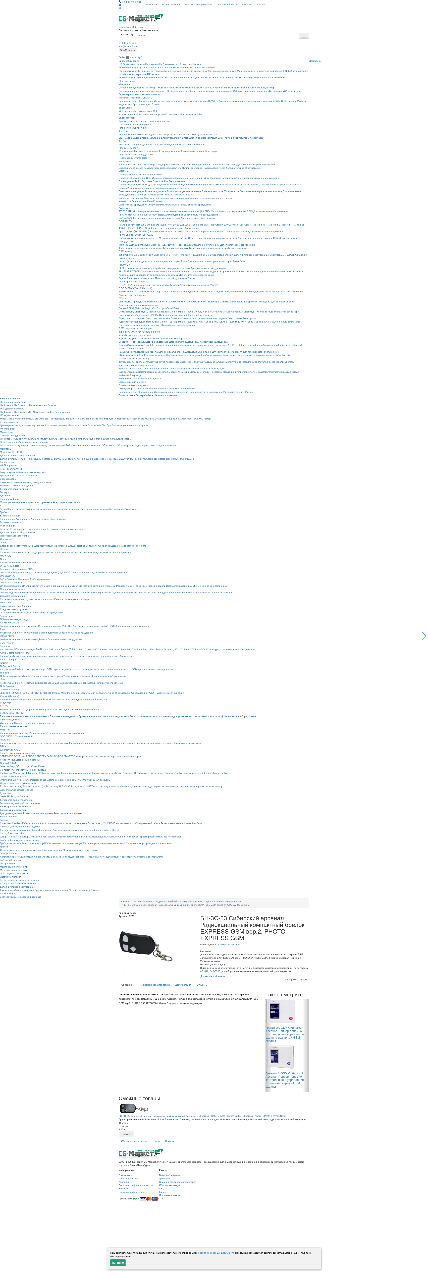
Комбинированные (174, 181)
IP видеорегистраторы (131, 67)
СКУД (162, 1188)
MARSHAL (124, 171)
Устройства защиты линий (133, 127)
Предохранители (232, 371)
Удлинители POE (224, 87)
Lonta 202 (178, 224)
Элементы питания (184, 388)
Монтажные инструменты (148, 378)
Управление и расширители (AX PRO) (232, 211)
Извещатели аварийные (140, 187)
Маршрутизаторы (266, 87)
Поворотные (231, 77)
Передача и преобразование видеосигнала (142, 90)
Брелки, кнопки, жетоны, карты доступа (151, 291)
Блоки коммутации (150, 137)
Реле (150, 201)
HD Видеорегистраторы (132, 64)
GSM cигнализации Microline (144, 244)
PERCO (184, 301)
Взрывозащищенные (260, 77)
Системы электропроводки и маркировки (148, 843)
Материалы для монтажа (132, 381)
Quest (169, 308)
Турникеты (124, 331)
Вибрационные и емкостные (211, 184)
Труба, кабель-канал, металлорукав (138, 361)
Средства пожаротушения (133, 204)
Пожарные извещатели (131, 191)
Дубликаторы (295, 321)
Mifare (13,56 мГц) (188, 321)
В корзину (126, 1133)
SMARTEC (223, 301)
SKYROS (212, 301)
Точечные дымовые (155, 191)
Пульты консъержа (192, 167)
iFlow (121, 248)
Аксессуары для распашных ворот (276, 301)
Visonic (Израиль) (128, 261)
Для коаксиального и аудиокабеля (178, 351)
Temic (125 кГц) (255, 321)
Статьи (156, 1141)
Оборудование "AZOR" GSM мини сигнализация (157, 692)
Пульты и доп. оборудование (171, 278)
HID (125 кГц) (206, 321)
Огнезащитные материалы (133, 385)
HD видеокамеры (128, 70)
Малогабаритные (214, 77)
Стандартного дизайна (167, 418)
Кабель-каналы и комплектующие (222, 361)
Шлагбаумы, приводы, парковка (136, 301)
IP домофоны (126, 151)
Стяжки (131, 368)
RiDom (122, 298)
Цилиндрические (146, 77)
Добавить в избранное (212, 976)
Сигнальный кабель (138, 345)
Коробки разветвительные (153, 836)
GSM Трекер (125, 251)
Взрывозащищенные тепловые (184, 191)
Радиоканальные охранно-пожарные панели (167, 271)
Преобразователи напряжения (206, 391)
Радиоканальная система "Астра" (199, 284)
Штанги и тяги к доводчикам (184, 341)
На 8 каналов (166, 64)
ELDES (122, 268)
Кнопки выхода (265, 311)
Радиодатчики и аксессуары (176, 244)
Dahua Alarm (126, 218)
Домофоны (315, 60)
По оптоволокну (205, 90)
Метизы (194, 368)
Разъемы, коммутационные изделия (139, 351)
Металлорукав (249, 361)
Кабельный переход (130, 375)
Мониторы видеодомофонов (195, 164)
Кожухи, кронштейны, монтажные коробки (142, 114)
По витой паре (223, 90)
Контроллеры (242, 137)
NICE (164, 301)
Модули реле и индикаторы (214, 291)
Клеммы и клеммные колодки (194, 371)
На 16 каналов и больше (188, 64)
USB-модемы (275, 90)
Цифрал (123, 167)
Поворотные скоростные (268, 70)
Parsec (177, 308)
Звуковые (147, 181)
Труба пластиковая (169, 361)
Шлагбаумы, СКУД (10, 749)
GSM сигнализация (169, 1185)
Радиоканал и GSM (166, 901)
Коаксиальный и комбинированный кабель (264, 345)
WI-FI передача (127, 111)
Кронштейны (172, 114)
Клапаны (158, 201)
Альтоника (124, 224)
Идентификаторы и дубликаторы (136, 321)
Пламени (189, 194)
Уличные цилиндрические (222, 70)
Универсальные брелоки (243, 301)
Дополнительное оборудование (136, 100)
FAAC (204, 301)
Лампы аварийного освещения (171, 391)
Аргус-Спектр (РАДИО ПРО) (134, 231)
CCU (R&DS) (125, 221)
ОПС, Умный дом (9, 565)
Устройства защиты (233, 391)
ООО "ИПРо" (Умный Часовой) (135, 288)
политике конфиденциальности (216, 1252)
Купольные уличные (193, 77)
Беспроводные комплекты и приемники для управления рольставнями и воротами (175, 716)
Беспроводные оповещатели (205, 248)
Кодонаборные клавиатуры (241, 311)
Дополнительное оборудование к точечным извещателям (169, 592)
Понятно (118, 1262)
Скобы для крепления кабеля (152, 368)
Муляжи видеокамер (154, 458)
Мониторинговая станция (219, 254)
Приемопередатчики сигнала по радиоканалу (247, 271)
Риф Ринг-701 (259, 224)
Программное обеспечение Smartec (138, 314)
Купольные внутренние (151, 70)
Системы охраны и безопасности (138, 30)
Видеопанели (146, 144)
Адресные (262, 191)
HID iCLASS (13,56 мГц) (227, 321)
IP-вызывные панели (192, 151)
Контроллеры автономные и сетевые (139, 304)
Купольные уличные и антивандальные (185, 70)
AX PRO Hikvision (128, 211)
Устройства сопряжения (177, 134)
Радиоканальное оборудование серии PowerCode (217, 261)
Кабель (123, 345)
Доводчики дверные (157, 341)
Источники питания (10, 876)
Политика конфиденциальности (136, 1185)
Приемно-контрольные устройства (284, 291)
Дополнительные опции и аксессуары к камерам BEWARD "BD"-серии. (257, 100)
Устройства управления (235, 248)
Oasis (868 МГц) (162, 254)
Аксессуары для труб (191, 361)
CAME (157, 301)
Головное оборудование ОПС (135, 177)
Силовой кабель (136, 348)
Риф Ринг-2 (274, 224)
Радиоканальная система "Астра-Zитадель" (157, 284)
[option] (157, 946)
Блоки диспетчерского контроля (199, 137)
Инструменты (126, 378)
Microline (123, 244)
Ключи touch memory (275, 321)
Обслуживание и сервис (134, 1141)
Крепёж (123, 368)
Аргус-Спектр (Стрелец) (132, 234)
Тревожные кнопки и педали (150, 585)
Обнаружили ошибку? (297, 979)
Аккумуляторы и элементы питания (138, 388)
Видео (136, 137)
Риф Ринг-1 (287, 224)
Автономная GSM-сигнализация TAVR (151, 224)
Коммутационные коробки (267, 355)
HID (205, 311)
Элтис (122, 164)
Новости (169, 1141)
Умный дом (125, 201)
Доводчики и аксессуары (132, 341)
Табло (138, 181)
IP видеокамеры (127, 77)
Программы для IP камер (146, 104)
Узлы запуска (171, 204)
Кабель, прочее (8, 816)
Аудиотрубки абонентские (261, 164)
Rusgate (145, 331)
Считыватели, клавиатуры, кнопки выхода (142, 311)
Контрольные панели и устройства (146, 268)
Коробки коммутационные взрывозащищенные (226, 355)
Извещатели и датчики (170, 214)
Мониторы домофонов (150, 134)
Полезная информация (131, 1191)
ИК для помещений (155, 184)
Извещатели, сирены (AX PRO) (193, 211)
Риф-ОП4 (144, 228)
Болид (198, 177)
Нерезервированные (165, 395)
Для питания (204, 351)
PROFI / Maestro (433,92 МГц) (188, 254)
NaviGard (124, 291)
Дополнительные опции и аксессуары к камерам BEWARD (186, 100)
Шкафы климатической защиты (183, 355)
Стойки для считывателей (173, 314)
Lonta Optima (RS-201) (196, 224)
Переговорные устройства (133, 157)
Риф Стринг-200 (219, 224)
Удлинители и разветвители (257, 371)
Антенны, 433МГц (173, 649)
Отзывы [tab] (202, 984)
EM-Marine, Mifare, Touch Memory (183, 311)
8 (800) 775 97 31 (131, 2)
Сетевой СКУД (126, 308)
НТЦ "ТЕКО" (125, 284)
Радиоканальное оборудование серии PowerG (164, 261)
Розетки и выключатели (286, 371)
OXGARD (136, 331)
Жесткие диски (127, 80)
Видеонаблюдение (129, 60)
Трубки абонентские (214, 167)
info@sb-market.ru (128, 46)
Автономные (275, 191)
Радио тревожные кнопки (132, 281)
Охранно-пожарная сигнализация (177, 1181)
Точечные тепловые (213, 191)
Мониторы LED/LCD (141, 97)
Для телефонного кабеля (257, 351)
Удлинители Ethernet (245, 87)
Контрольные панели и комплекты (157, 211)
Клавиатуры (125, 294)
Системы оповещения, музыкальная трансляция (171, 197)
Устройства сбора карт (286, 311)
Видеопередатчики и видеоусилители (139, 94)
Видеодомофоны (128, 134)
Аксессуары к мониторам (204, 134)
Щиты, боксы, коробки (131, 355)
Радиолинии (139, 294)
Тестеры (123, 131)
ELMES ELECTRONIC (130, 271)
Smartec (155, 331)
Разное (249, 391)
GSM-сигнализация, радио (14, 619)
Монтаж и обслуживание (198, 4)
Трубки (122, 141)
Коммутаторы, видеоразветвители (160, 164)
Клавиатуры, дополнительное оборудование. (175, 228)
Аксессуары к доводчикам (214, 341)
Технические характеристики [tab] (154, 984)
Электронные (234, 318)
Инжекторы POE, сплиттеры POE (163, 87)
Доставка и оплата (227, 4)
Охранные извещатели (131, 184)
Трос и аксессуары (179, 368)
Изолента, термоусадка (212, 368)
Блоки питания (226, 137)
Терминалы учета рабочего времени (139, 338)
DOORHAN (174, 301)
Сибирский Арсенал (234, 177)
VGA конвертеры (292, 90)
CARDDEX (194, 301)
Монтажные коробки (191, 114)
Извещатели (147, 278)
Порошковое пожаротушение (195, 204)
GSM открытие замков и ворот (135, 328)
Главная (125, 901)
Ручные (168, 194)
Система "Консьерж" (239, 224)
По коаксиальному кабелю (181, 90)
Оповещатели (126, 181)
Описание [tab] (126, 984)
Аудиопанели (162, 144)
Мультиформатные (171, 325)
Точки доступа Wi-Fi (147, 111)
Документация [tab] (183, 984)
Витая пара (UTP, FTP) (227, 345)
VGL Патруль (158, 308)
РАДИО (149, 234)
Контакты (262, 4)
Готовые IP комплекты (146, 151)
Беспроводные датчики (176, 248)
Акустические (187, 184)
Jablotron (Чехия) (128, 254)
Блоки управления (171, 137)
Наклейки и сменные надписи (135, 124)
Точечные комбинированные (240, 191)
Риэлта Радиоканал (129, 278)
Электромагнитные (181, 318)
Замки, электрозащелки (132, 318)
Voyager (153, 214)
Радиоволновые (269, 184)
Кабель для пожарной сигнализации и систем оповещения (181, 345)
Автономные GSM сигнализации (159, 238)
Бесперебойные (144, 395)
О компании (150, 4)
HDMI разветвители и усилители (249, 90)
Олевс (122, 174)
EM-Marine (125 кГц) (166, 321)
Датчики (176, 218)
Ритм (121, 214)
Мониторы (124, 97)
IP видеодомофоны (170, 151)
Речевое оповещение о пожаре (216, 197)
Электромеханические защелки (209, 318)
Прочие (275, 351)
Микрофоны (125, 84)
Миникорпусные (246, 70)
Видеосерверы (127, 117)
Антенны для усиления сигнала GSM (258, 238)
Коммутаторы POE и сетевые (198, 87)
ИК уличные (173, 184)
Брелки (191, 278)
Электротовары (127, 371)
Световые (158, 181)
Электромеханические (157, 318)
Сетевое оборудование (131, 87)
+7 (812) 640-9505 (210, 971)
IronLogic (146, 308)
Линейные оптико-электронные (171, 187)
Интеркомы (125, 161)
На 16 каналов (181, 67)
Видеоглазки (125, 107)
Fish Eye (287, 70)
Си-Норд (189, 177)
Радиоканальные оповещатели (220, 238)
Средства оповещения (131, 197)
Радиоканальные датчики (207, 271)
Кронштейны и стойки (200, 314)
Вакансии (247, 4)
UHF (243, 321)
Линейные (178, 194)
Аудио (128, 137)
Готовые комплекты (129, 147)
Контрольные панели (136, 214)
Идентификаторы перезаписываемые (139, 325)
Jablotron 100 (145, 254)
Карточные (184, 338)
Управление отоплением (206, 244)
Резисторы (216, 371)
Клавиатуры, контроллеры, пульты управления (144, 121)
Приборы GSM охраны (189, 238)
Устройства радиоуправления (135, 335)
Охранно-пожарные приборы (168, 177)
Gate (137, 308)
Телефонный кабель (172, 823)
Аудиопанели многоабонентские (144, 174)
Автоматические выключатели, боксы (156, 371)
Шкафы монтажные (154, 355)
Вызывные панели (129, 144)
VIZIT (122, 137)
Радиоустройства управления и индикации (173, 231)
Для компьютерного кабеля (227, 351)
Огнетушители (156, 204)
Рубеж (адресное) (212, 177)
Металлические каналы (271, 361)
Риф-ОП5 (133, 228)
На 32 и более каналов (202, 67)
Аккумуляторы (166, 388)
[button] (424, 636)
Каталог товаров (171, 4)
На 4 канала (152, 64)
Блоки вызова (133, 164)
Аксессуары (278, 77)
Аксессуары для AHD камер (143, 74)
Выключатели (139, 201)
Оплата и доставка (129, 1178)
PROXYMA (124, 264)
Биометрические (216, 311)
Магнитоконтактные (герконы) (243, 184)
